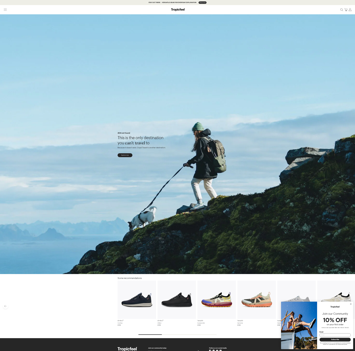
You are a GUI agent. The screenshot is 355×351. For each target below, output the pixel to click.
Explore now (125, 155)
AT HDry (121, 321)
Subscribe (335, 339)
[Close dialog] (350, 304)
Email (321, 332)
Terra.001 (200, 321)
